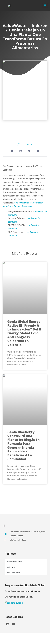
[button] (45, 5)
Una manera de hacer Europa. (19, 597)
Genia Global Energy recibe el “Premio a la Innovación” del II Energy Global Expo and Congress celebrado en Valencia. (24, 333)
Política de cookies (13, 572)
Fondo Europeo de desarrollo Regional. (23, 591)
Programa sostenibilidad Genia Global (24, 585)
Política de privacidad (14, 562)
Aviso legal (11, 567)
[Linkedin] (8, 624)
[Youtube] (13, 624)
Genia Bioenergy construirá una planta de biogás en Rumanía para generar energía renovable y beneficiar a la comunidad (23, 445)
